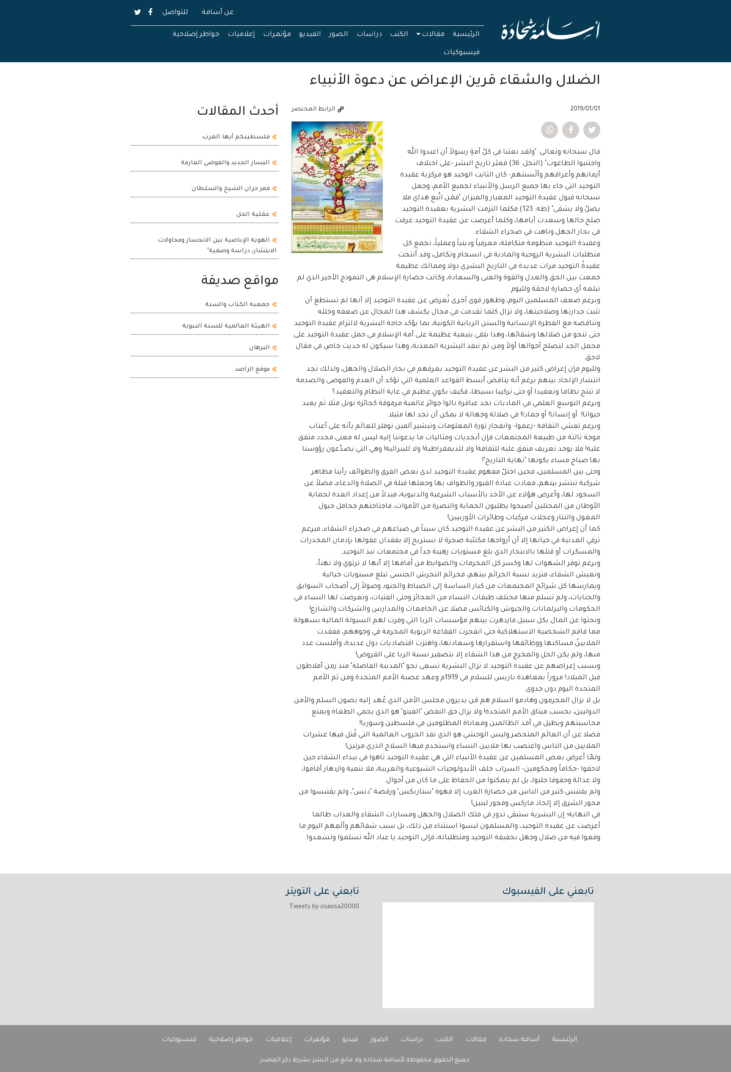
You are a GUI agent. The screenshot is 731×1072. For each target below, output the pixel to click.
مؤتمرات (277, 35)
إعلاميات (241, 35)
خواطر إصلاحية (196, 35)
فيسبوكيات (461, 53)
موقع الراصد (252, 369)
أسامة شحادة (519, 1040)
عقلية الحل (253, 215)
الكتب (399, 35)
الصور (338, 35)
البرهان (259, 347)
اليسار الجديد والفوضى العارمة (225, 163)
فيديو (350, 1040)
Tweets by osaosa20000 (324, 907)
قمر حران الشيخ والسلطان (231, 189)
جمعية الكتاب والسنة (237, 304)
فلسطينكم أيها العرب (236, 137)
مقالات (433, 35)
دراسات (369, 35)
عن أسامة (218, 13)
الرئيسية (466, 35)
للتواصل (175, 13)
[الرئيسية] (550, 31)
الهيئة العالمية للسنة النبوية (226, 326)
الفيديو (310, 35)
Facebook (150, 12)
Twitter (138, 12)
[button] (591, 129)
